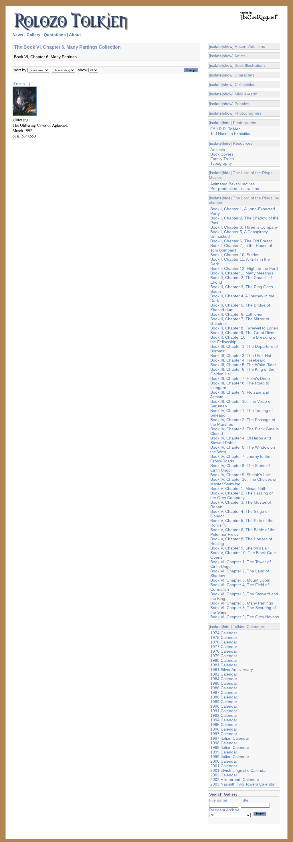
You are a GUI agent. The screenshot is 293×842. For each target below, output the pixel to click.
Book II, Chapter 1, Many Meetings (241, 273)
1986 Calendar (223, 688)
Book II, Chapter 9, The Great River (242, 332)
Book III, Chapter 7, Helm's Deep (240, 378)
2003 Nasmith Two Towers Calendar (243, 784)
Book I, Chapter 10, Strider (234, 254)
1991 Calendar (223, 710)
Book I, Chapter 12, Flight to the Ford (244, 268)
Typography (221, 163)
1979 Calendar (223, 655)
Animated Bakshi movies (232, 184)
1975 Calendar (223, 637)
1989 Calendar (223, 701)
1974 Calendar (223, 633)
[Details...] (21, 84)
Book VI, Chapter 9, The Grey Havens (244, 617)
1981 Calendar (223, 665)
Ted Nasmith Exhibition (231, 133)
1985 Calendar (223, 683)
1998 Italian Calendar (229, 747)
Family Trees (222, 158)
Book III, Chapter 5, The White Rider (243, 364)
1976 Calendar (223, 642)
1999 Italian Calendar (229, 756)
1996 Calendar (223, 729)
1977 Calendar (223, 646)
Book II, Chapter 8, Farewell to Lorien (244, 328)
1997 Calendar (223, 733)
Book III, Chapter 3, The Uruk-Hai (240, 355)
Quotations (55, 34)
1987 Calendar (223, 692)
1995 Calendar (223, 724)
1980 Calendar (223, 660)
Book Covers (221, 154)
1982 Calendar (223, 674)
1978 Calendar (223, 651)
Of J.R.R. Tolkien (225, 129)
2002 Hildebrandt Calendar (234, 779)
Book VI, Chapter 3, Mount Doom (240, 580)
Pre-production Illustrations (234, 188)
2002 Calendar (223, 775)
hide (227, 122)
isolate (216, 46)
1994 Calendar (223, 720)
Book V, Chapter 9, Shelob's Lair (239, 548)
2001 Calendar (223, 766)
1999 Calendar (223, 752)
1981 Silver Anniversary (231, 669)
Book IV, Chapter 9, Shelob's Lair (240, 474)
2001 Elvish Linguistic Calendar (238, 770)
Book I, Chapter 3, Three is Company (244, 227)
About (75, 34)
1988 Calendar (223, 697)
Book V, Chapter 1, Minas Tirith (238, 488)
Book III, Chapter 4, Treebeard (238, 360)
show (227, 46)
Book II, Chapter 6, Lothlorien (237, 314)
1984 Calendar (223, 678)
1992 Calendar (223, 715)
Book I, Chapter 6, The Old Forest (241, 241)
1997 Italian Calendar (229, 738)
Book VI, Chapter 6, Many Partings (241, 603)
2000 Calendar (223, 761)
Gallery (33, 34)
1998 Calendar (223, 743)
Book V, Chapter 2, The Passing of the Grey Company (241, 495)
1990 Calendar (223, 706)
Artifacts (217, 149)
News (18, 34)
